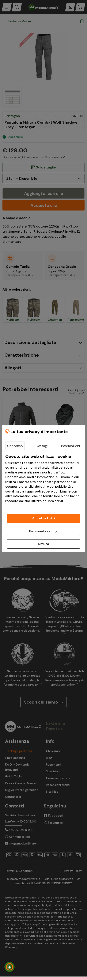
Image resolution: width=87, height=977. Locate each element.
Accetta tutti (43, 518)
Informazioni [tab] (70, 446)
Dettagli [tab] (42, 446)
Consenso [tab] (15, 446)
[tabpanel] (43, 479)
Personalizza (40, 531)
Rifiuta (43, 544)
